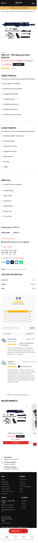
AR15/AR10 (11, 11)
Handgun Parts (5, 486)
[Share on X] (12, 262)
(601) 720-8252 (20, 258)
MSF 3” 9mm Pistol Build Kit (15, 433)
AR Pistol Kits (26, 11)
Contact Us (23, 484)
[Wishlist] (27, 406)
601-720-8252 (8, 507)
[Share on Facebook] (8, 262)
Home (3, 11)
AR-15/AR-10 (4, 484)
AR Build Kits (18, 11)
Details (3, 269)
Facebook (24, 500)
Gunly (26, 527)
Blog (21, 491)
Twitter (23, 503)
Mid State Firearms (26, 366)
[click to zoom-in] (19, 31)
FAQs (21, 489)
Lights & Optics (5, 489)
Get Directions (5, 523)
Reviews (24, 269)
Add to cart (15, 531)
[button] (33, 3)
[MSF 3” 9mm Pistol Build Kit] (15, 417)
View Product (15, 442)
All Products (4, 482)
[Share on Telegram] (16, 262)
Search (32, 328)
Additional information (13, 269)
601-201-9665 (9, 505)
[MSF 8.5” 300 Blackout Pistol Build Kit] (19, 344)
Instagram (24, 505)
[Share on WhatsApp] (21, 262)
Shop (6, 11)
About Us (22, 482)
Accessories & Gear (7, 491)
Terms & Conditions (25, 486)
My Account (23, 479)
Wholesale (4, 493)
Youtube (23, 507)
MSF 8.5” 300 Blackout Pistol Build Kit (26, 344)
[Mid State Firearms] (19, 366)
